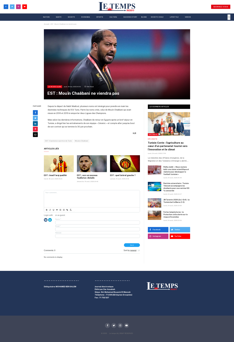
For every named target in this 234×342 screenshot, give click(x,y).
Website (58, 233)
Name (58, 219)
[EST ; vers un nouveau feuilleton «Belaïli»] (92, 163)
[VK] (46, 220)
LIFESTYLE (174, 17)
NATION (46, 17)
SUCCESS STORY (130, 17)
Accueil (46, 24)
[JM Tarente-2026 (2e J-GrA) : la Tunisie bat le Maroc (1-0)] (154, 203)
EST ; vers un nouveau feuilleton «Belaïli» (87, 176)
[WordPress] (50, 220)
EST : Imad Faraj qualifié (55, 175)
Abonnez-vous (220, 7)
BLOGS (144, 17)
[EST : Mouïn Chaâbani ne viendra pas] (117, 64)
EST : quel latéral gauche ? (123, 175)
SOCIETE (71, 17)
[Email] (35, 134)
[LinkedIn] (35, 123)
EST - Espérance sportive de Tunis (58, 141)
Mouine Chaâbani (81, 141)
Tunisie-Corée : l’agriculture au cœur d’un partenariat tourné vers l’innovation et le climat (167, 146)
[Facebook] (35, 112)
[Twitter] (35, 118)
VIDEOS (188, 17)
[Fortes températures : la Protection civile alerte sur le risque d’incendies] (154, 215)
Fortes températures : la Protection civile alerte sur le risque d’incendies (175, 214)
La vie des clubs (54, 86)
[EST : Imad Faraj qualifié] (59, 163)
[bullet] (63, 209)
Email (58, 226)
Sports (99, 17)
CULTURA (113, 17)
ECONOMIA (85, 17)
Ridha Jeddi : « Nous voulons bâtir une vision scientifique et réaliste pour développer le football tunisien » (176, 170)
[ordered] (60, 209)
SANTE (59, 17)
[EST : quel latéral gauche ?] (125, 163)
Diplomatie (153, 134)
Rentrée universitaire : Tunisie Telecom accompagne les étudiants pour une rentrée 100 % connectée (176, 187)
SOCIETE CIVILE (157, 17)
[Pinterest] (35, 129)
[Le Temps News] (117, 6)
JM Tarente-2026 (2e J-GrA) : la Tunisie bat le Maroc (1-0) (176, 201)
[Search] (229, 17)
